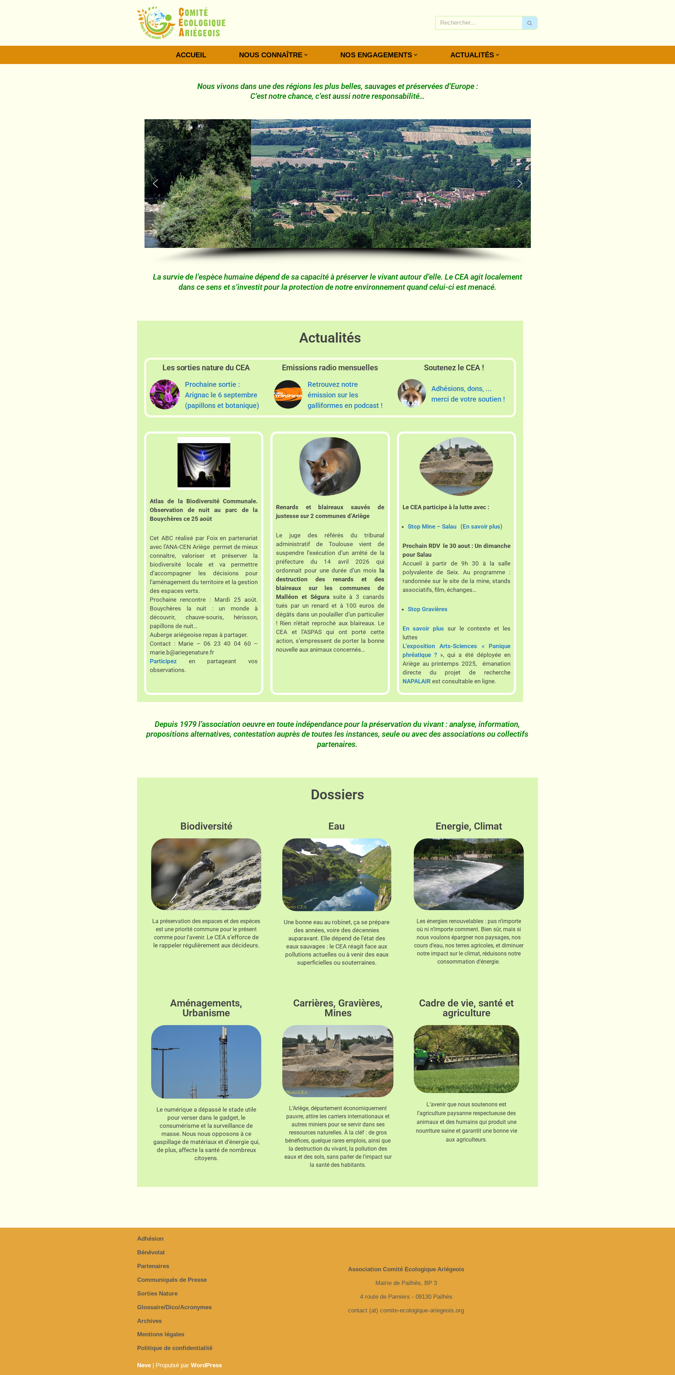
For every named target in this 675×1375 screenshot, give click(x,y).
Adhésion (150, 1238)
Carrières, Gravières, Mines (337, 1008)
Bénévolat (151, 1252)
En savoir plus (481, 526)
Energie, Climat (469, 826)
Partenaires (153, 1266)
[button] (306, 55)
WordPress (206, 1365)
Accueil (191, 55)
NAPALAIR (417, 681)
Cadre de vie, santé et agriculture (466, 1008)
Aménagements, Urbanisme (206, 1008)
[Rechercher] (530, 23)
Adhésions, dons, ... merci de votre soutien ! (468, 393)
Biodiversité (206, 826)
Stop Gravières (428, 609)
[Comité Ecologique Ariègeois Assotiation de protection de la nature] (181, 22)
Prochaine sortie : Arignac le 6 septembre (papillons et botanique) (222, 395)
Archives (149, 1321)
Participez (163, 661)
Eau (336, 826)
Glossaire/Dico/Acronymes (174, 1307)
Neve (144, 1365)
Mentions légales (160, 1334)
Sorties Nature (157, 1293)
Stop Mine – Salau (432, 526)
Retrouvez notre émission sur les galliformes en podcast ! (345, 395)
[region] (337, 192)
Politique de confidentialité (174, 1348)
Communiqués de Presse (172, 1280)
